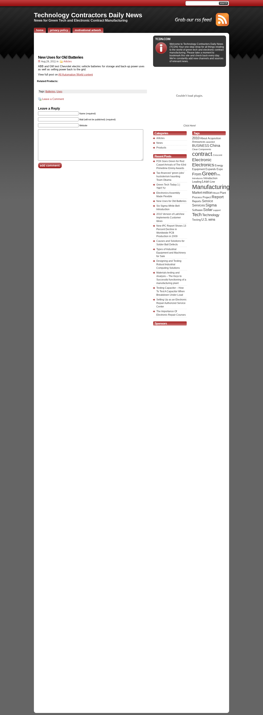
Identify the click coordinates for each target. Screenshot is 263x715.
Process (197, 197)
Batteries (50, 91)
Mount (216, 193)
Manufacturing (211, 186)
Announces (198, 141)
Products (161, 147)
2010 (196, 138)
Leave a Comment (53, 99)
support (217, 210)
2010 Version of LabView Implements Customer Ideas (170, 217)
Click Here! (189, 125)
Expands (210, 169)
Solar (207, 209)
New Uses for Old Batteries (60, 57)
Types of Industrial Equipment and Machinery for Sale (171, 253)
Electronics (203, 164)
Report (218, 197)
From (196, 174)
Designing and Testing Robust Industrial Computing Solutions (168, 264)
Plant (223, 192)
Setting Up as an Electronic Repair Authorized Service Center (171, 303)
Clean (195, 149)
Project (207, 197)
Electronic (202, 159)
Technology (210, 215)
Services (198, 205)
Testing (196, 219)
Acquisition (214, 138)
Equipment (198, 169)
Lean (205, 181)
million (207, 192)
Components (204, 149)
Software (197, 210)
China (215, 145)
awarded (210, 142)
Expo (220, 169)
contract (202, 154)
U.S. (204, 219)
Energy (219, 165)
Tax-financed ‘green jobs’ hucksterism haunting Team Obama (170, 176)
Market (197, 192)
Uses (59, 91)
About (203, 138)
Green (209, 173)
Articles (67, 61)
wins (211, 219)
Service (207, 201)
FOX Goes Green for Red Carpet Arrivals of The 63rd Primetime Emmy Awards (171, 165)
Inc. (219, 174)
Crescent (217, 155)
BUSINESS (200, 145)
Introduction (210, 178)
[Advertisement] (92, 44)
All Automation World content (75, 74)
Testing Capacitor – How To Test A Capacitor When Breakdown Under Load (170, 291)
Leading (196, 181)
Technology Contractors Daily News (88, 15)
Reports (196, 201)
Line (212, 181)
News (159, 142)
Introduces (197, 178)
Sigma (211, 205)
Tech (197, 214)
